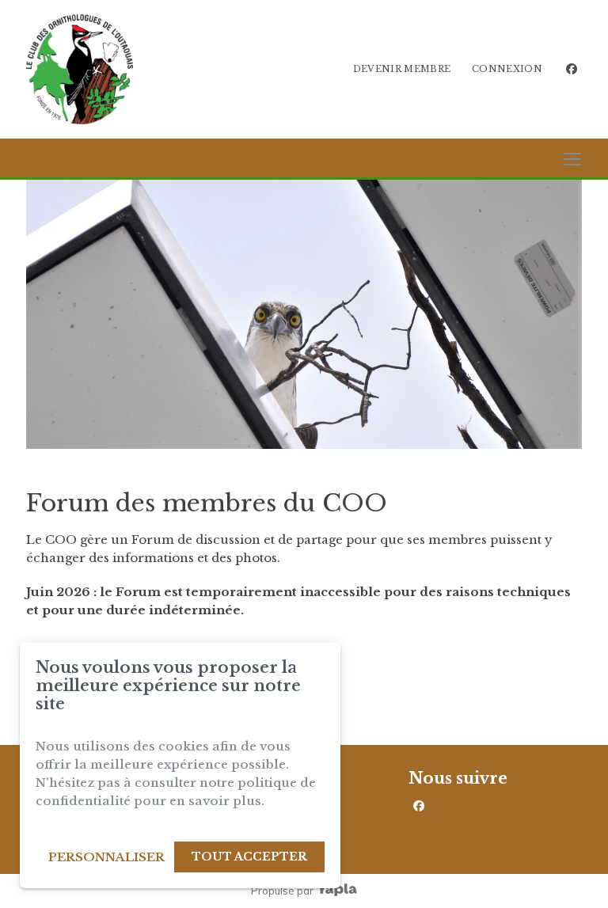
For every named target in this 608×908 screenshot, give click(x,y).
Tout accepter (249, 856)
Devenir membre (402, 68)
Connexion (507, 68)
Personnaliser (106, 856)
